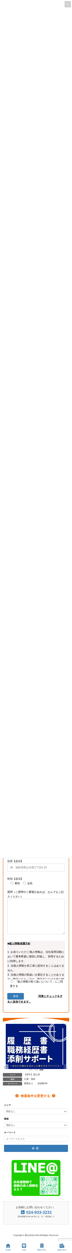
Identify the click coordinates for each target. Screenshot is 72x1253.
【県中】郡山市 (32, 1074)
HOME (8, 1250)
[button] (5, 1067)
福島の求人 (42, 1250)
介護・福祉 (30, 1079)
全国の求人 (62, 1250)
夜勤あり (28, 1083)
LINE (24, 1250)
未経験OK (42, 1083)
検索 (36, 1148)
